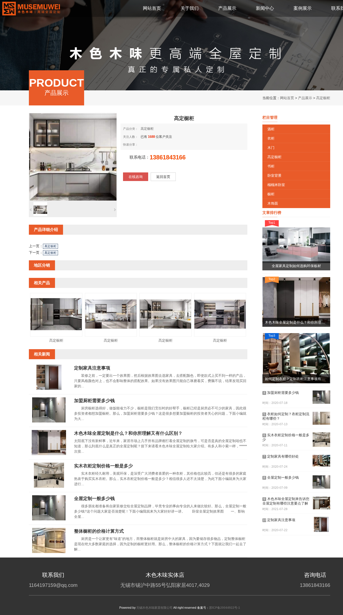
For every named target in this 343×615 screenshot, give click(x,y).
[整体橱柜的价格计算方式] (49, 552)
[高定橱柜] (56, 334)
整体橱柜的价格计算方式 (99, 531)
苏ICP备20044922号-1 (224, 607)
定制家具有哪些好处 (281, 456)
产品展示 (305, 98)
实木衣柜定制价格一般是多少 (103, 465)
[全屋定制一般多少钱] (49, 519)
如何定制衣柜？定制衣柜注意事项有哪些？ (297, 379)
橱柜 (270, 194)
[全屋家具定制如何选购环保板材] (296, 245)
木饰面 (272, 203)
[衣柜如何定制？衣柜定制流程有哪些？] (321, 418)
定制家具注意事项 (92, 368)
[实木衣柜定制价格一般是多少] (49, 486)
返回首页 (163, 177)
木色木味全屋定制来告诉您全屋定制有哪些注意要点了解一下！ (285, 501)
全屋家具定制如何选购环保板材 (296, 266)
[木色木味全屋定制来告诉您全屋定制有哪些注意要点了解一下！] (321, 503)
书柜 (270, 166)
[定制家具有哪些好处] (321, 460)
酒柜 (270, 129)
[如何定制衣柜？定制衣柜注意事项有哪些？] (296, 358)
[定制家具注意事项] (49, 389)
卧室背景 (274, 175)
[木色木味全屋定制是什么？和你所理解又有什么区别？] (49, 454)
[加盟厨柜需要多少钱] (49, 421)
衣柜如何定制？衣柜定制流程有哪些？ (285, 416)
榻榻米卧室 (276, 185)
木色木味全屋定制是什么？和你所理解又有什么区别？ (128, 433)
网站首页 (287, 98)
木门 (270, 148)
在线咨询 (136, 177)
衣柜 (270, 138)
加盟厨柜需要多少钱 (94, 400)
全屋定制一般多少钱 (94, 498)
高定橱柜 (323, 98)
